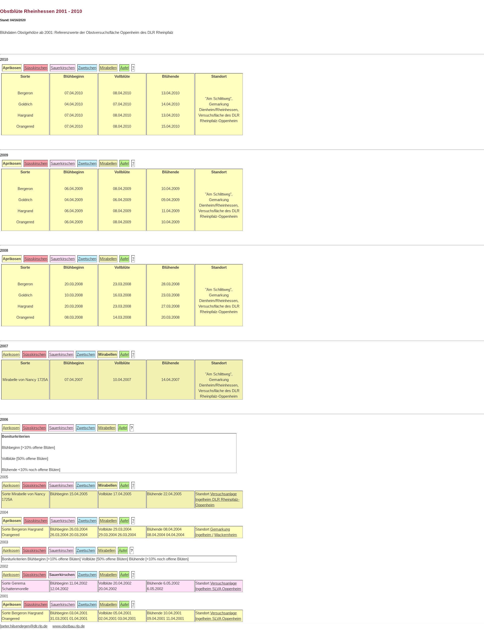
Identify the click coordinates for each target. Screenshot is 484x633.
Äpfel (124, 68)
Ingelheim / (204, 535)
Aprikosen (11, 354)
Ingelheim (203, 500)
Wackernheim (225, 535)
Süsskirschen (35, 68)
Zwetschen (87, 68)
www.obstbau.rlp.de (68, 626)
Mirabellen (108, 68)
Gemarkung (220, 529)
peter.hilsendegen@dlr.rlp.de (24, 626)
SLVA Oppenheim (226, 589)
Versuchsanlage (223, 494)
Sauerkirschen (63, 68)
